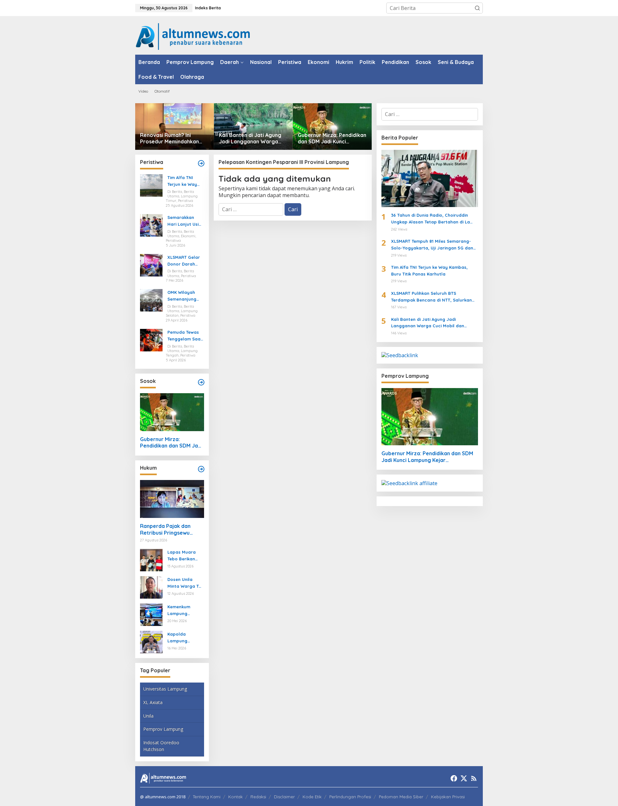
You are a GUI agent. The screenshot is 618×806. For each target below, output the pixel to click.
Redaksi (258, 796)
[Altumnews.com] (193, 35)
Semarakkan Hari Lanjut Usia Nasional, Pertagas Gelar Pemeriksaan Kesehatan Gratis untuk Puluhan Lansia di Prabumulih (184, 221)
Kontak (235, 796)
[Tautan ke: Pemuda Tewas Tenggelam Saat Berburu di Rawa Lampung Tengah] (151, 339)
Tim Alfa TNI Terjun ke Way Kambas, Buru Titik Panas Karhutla (182, 181)
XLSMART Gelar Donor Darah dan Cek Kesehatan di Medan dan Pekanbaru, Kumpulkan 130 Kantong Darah (183, 261)
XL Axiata (153, 702)
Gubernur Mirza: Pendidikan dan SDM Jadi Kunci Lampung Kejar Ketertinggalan (332, 138)
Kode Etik (312, 796)
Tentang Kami (206, 796)
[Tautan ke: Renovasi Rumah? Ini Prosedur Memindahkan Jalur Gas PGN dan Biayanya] (174, 126)
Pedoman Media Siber (401, 796)
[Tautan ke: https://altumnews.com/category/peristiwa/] (201, 163)
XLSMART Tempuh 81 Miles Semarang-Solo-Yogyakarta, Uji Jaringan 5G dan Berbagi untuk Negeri (432, 245)
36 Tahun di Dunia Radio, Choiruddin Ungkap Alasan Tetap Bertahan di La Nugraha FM (430, 219)
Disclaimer (284, 796)
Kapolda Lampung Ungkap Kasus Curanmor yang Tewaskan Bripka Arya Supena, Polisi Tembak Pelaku (185, 637)
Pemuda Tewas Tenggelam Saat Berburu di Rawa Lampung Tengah (185, 336)
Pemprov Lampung (163, 729)
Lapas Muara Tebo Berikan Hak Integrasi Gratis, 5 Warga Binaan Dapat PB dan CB (185, 555)
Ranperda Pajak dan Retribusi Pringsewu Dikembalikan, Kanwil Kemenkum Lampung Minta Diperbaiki (166, 529)
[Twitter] (464, 778)
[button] (477, 8)
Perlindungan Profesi (350, 796)
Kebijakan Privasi (448, 796)
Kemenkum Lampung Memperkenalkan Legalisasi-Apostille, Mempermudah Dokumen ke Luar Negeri (184, 610)
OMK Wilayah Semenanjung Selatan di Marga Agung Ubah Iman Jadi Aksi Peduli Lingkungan (184, 296)
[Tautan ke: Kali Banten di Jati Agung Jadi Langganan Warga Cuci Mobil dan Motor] (253, 126)
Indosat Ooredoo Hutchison (161, 745)
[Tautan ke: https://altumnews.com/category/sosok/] (201, 382)
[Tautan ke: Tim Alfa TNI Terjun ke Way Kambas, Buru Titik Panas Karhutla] (151, 185)
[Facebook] (454, 778)
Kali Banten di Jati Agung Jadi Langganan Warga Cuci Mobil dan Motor (250, 138)
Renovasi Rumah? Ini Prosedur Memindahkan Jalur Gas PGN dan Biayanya (169, 138)
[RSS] (474, 778)
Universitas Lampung (165, 689)
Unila (148, 716)
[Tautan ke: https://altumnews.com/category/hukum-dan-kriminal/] (201, 469)
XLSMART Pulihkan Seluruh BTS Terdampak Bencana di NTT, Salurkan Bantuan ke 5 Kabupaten (431, 297)
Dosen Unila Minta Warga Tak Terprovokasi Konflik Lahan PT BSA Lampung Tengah (185, 583)
